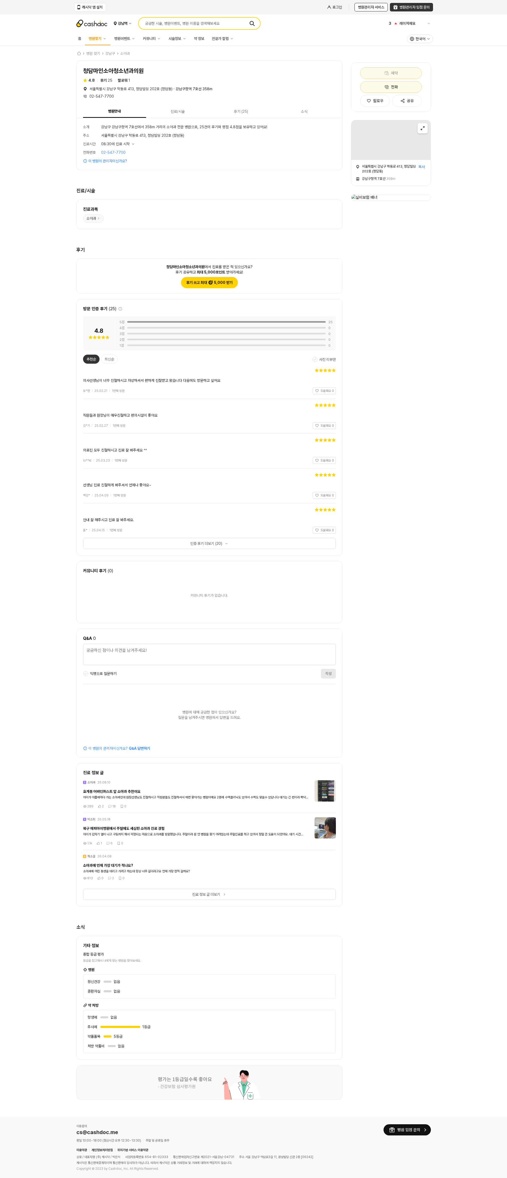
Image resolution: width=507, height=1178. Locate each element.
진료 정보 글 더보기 (206, 894)
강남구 (110, 53)
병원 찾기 (93, 53)
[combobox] (420, 39)
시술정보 (174, 38)
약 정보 (199, 38)
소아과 (125, 53)
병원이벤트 (122, 38)
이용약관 (81, 1150)
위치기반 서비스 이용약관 (132, 1150)
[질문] (209, 655)
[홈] (79, 53)
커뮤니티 (149, 38)
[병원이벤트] (134, 38)
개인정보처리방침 (102, 1150)
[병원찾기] (105, 38)
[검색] (252, 23)
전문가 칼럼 (220, 38)
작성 (328, 673)
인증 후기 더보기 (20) (206, 543)
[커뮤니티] (160, 38)
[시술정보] (185, 38)
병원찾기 (95, 38)
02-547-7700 (113, 152)
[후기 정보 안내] (120, 309)
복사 (421, 167)
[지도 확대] (422, 128)
